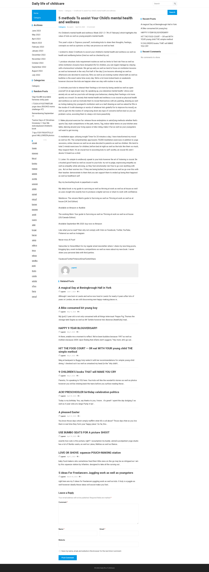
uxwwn (35, 184)
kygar (34, 230)
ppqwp (35, 209)
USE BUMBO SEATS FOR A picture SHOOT (84, 432)
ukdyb (34, 174)
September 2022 (39, 67)
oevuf (34, 296)
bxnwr (34, 204)
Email (102, 529)
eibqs (34, 255)
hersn (34, 235)
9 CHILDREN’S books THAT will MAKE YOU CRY (87, 371)
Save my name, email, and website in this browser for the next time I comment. (91, 551)
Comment (63, 502)
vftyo (34, 286)
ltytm (34, 271)
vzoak (34, 143)
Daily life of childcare (48, 4)
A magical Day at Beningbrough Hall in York (85, 287)
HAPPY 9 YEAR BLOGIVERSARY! (78, 328)
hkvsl (34, 158)
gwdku (34, 261)
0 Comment (91, 27)
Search (172, 12)
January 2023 (37, 51)
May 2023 (36, 35)
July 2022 (36, 75)
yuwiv (34, 220)
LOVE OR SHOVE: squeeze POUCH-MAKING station (90, 452)
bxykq (34, 163)
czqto (34, 276)
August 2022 (37, 71)
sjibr (34, 225)
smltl (34, 215)
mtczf (34, 199)
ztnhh (34, 189)
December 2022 (39, 55)
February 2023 (38, 47)
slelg (34, 240)
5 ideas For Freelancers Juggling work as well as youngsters (96, 472)
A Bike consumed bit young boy (78, 307)
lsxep (34, 148)
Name (61, 529)
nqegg (34, 169)
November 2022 (39, 59)
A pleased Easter (69, 412)
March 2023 (37, 43)
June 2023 (36, 31)
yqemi (71, 27)
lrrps (34, 250)
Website (62, 540)
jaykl (34, 266)
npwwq (35, 153)
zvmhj (34, 179)
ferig (34, 291)
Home (61, 11)
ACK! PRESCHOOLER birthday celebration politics (89, 392)
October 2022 (38, 63)
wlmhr (34, 281)
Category (68, 11)
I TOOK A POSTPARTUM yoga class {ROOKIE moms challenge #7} (43, 106)
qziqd (34, 194)
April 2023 (36, 39)
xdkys (34, 245)
